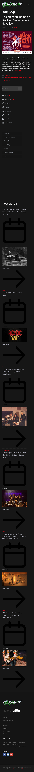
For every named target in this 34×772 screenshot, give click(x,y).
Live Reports (8, 99)
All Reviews (8, 111)
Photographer (16, 768)
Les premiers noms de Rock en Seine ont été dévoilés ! (16, 20)
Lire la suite (18, 70)
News (6, 95)
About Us (6, 133)
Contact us (22, 747)
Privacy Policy (7, 141)
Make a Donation (8, 152)
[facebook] (4, 755)
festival (19, 77)
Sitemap (6, 148)
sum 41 (10, 80)
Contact (6, 156)
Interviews (7, 103)
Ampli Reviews (8, 122)
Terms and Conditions (10, 137)
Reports (7, 107)
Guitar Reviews (9, 115)
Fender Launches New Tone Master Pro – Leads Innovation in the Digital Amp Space (14, 536)
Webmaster (24, 768)
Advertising (7, 145)
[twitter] (8, 755)
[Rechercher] (20, 88)
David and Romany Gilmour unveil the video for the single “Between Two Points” (14, 211)
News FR (7, 75)
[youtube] (11, 755)
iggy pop (24, 77)
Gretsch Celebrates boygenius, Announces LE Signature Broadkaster (13, 371)
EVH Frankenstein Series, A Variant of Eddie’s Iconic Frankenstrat (12, 615)
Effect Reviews (9, 119)
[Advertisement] (17, 181)
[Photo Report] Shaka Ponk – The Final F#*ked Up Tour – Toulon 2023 (14, 455)
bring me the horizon (11, 77)
